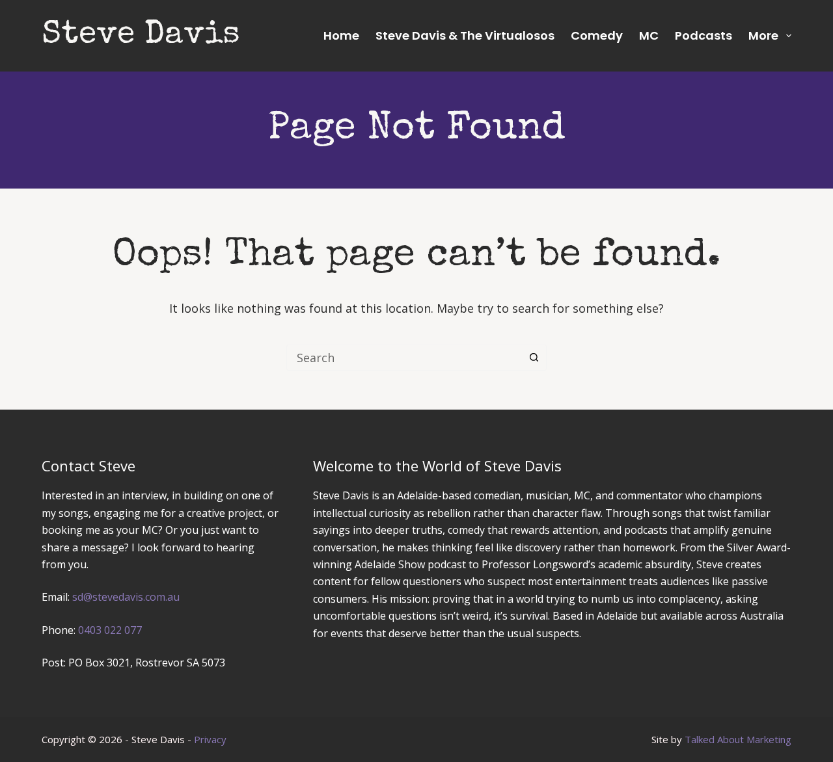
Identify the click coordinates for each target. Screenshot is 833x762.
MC (649, 35)
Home (341, 35)
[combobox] (404, 358)
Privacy (210, 739)
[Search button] (533, 357)
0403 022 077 (110, 630)
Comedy (597, 35)
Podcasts (703, 35)
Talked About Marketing (738, 739)
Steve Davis (141, 36)
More (763, 35)
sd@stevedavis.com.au (126, 597)
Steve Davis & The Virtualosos (465, 35)
